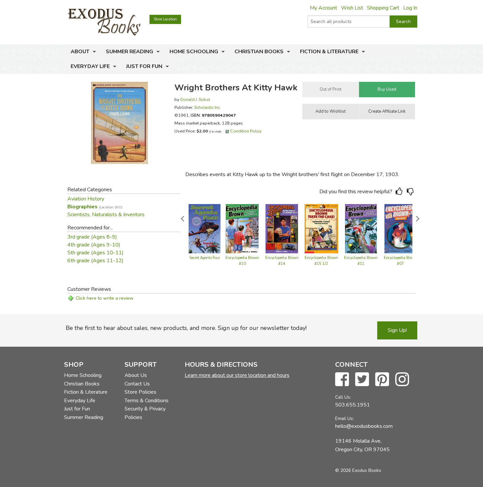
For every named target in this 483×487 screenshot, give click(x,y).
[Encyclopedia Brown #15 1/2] (321, 228)
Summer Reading (129, 51)
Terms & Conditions (147, 400)
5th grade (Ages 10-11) (95, 252)
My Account (323, 8)
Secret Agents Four (204, 257)
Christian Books (259, 51)
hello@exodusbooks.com (364, 426)
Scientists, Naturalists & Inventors (106, 214)
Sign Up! (397, 330)
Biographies (95, 206)
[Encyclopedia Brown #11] (361, 228)
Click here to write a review (104, 298)
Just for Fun (144, 66)
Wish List (352, 8)
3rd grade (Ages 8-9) (92, 237)
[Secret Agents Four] (204, 228)
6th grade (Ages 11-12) (95, 260)
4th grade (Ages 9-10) (93, 244)
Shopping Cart (383, 8)
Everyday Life (90, 66)
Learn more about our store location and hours (237, 375)
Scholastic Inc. (207, 107)
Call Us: (343, 397)
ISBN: (213, 115)
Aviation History (85, 198)
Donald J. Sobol (195, 99)
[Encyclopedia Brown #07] (400, 228)
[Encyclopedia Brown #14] (281, 228)
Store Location (165, 19)
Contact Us (137, 383)
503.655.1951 (352, 404)
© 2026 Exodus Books (358, 470)
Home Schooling (194, 51)
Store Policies (140, 392)
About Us (136, 375)
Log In (410, 8)
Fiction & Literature (329, 51)
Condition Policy (246, 131)
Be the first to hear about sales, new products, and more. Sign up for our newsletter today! (186, 328)
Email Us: (344, 418)
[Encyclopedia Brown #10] (242, 228)
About (80, 51)
